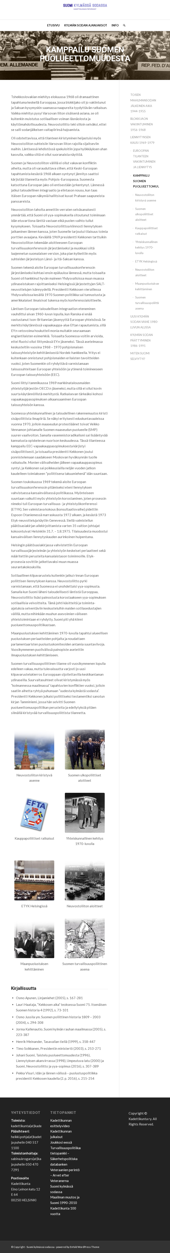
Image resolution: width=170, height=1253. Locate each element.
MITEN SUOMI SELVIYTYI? (140, 356)
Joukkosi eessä (61, 1142)
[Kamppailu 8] (34, 938)
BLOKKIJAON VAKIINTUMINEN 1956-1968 (141, 124)
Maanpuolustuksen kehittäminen (147, 286)
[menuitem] (53, 25)
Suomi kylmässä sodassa (40, 1246)
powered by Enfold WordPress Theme (77, 1246)
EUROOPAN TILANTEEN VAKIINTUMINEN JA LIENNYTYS (144, 159)
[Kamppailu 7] (85, 880)
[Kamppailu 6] (85, 813)
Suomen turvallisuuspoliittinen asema (147, 303)
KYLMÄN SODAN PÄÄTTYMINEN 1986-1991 (141, 340)
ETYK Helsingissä (146, 261)
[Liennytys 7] (34, 880)
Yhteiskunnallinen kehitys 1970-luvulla (146, 247)
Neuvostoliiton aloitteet (144, 272)
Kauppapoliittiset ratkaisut (146, 230)
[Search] (123, 25)
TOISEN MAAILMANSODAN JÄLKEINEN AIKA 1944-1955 (143, 103)
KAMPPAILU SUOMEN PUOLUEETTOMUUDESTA (146, 181)
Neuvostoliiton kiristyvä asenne (145, 197)
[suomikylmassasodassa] (85, 10)
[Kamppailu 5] (34, 813)
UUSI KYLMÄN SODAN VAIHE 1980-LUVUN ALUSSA (144, 322)
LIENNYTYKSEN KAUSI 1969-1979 (142, 139)
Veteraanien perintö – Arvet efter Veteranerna (65, 1175)
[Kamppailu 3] (34, 750)
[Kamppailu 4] (85, 750)
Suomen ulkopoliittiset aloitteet (144, 214)
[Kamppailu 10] (85, 938)
